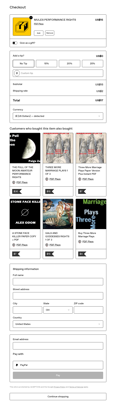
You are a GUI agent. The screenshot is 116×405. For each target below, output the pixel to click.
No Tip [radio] (23, 63)
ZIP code (79, 303)
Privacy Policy (59, 387)
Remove (49, 33)
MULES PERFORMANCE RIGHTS (55, 19)
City (15, 303)
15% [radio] (46, 63)
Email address (20, 339)
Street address (21, 289)
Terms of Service (76, 387)
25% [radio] (92, 63)
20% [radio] (69, 63)
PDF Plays (39, 24)
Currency (18, 109)
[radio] (58, 365)
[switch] (14, 42)
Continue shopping (58, 396)
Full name (18, 275)
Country (17, 317)
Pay (58, 375)
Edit (38, 33)
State (46, 303)
